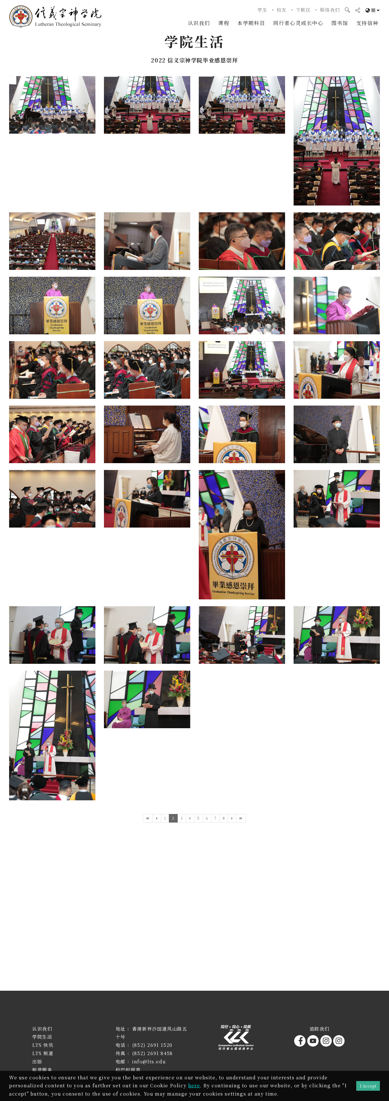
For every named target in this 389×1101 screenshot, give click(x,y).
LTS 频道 (43, 1053)
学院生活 (42, 1036)
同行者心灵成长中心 (298, 23)
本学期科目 (251, 23)
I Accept (368, 1086)
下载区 (303, 10)
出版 (37, 1061)
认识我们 (199, 23)
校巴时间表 (128, 1070)
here (194, 1085)
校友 (282, 10)
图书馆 (339, 23)
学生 (262, 10)
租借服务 (42, 1070)
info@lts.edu (149, 1061)
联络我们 (330, 10)
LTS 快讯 (43, 1045)
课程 (223, 23)
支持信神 (367, 23)
